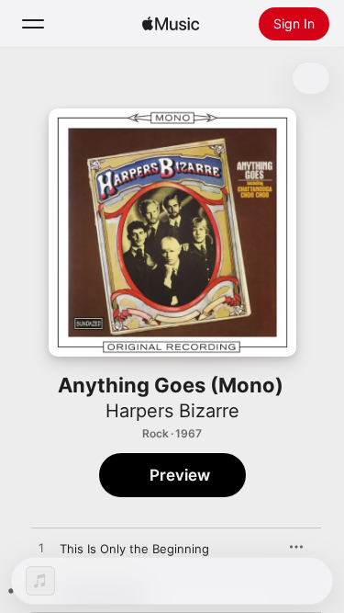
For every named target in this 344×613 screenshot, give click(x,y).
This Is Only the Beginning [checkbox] (134, 548)
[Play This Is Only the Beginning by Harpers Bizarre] (41, 548)
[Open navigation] (33, 24)
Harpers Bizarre (172, 411)
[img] (170, 24)
